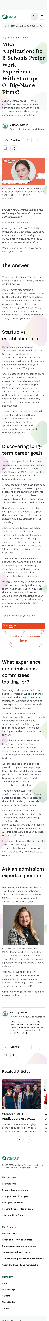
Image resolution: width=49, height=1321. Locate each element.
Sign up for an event (12, 1202)
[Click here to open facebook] (37, 140)
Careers (6, 1295)
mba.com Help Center (13, 1215)
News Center (8, 1302)
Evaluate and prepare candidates (19, 1246)
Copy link (15, 140)
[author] (5, 127)
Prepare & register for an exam (17, 1209)
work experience (33, 693)
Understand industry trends (16, 1252)
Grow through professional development (23, 1258)
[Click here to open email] (28, 140)
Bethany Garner (19, 124)
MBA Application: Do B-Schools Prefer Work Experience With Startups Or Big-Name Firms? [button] (27, 26)
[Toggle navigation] (42, 16)
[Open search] (34, 16)
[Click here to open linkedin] (5, 148)
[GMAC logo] (10, 16)
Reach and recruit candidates (17, 1239)
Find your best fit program (15, 1196)
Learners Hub (9, 1183)
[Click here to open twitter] (13, 148)
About (5, 1283)
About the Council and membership (20, 1265)
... (5, 26)
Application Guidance (34, 129)
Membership (8, 1289)
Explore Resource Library (15, 1190)
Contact (6, 1308)
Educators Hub (9, 1233)
